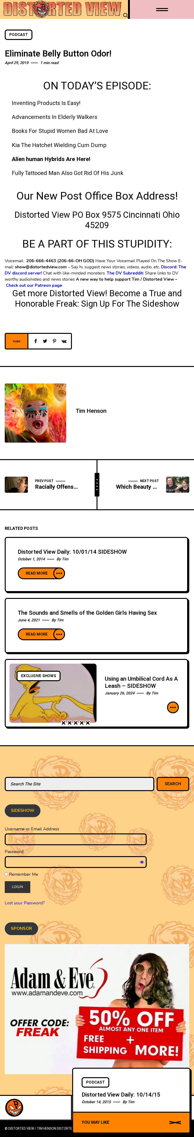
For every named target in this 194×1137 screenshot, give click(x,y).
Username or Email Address (32, 829)
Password (14, 851)
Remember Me (23, 874)
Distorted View (70, 1128)
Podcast (18, 35)
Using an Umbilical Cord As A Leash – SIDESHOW (141, 682)
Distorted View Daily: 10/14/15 (121, 1095)
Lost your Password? (25, 903)
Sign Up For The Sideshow (130, 304)
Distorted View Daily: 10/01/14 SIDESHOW (72, 552)
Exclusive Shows (38, 676)
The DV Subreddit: (125, 273)
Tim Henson (91, 411)
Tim (65, 559)
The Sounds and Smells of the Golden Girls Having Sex (87, 613)
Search (173, 784)
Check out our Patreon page (34, 285)
